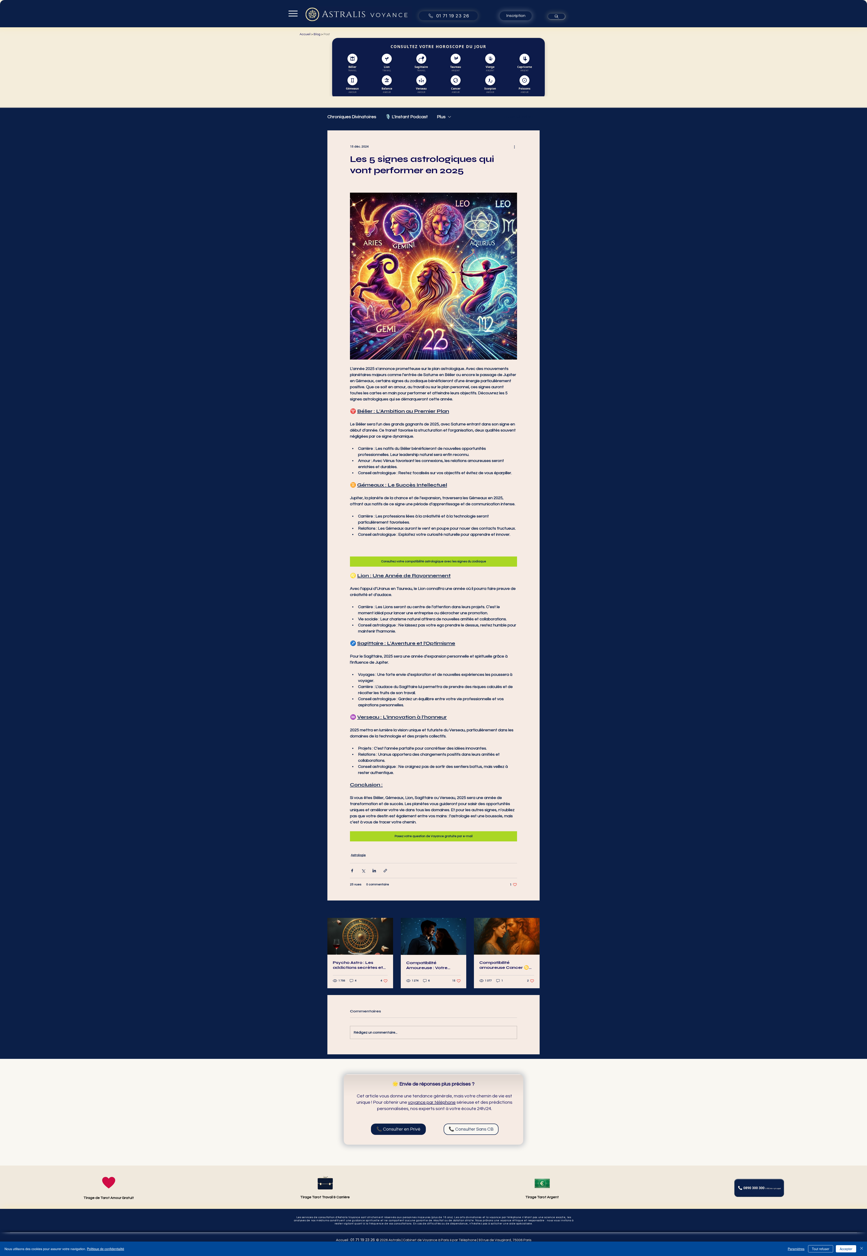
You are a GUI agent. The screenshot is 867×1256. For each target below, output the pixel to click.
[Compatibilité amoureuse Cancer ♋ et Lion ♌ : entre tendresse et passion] (507, 936)
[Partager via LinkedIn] (374, 870)
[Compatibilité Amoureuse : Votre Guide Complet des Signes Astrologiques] (433, 936)
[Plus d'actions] (514, 146)
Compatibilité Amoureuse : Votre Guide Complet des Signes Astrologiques (429, 965)
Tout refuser (820, 1249)
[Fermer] (861, 1248)
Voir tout (533, 909)
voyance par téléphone (432, 1102)
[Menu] (293, 13)
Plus (441, 117)
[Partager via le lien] (385, 870)
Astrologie (358, 855)
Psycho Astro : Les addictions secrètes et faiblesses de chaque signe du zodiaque (358, 965)
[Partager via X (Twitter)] (363, 870)
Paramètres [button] (796, 1249)
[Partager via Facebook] (352, 870)
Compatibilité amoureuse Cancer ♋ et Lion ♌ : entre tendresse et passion (504, 965)
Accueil (305, 34)
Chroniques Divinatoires (351, 117)
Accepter (846, 1249)
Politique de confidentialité (105, 1249)
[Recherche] (556, 16)
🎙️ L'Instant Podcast (406, 117)
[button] (516, 15)
